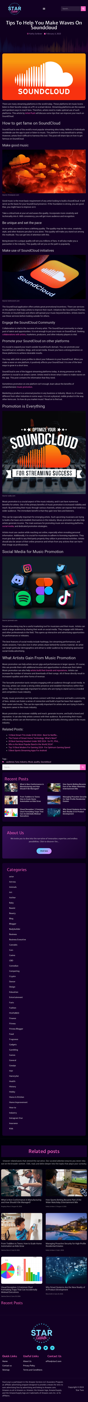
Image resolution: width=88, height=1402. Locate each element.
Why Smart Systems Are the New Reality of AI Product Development (74, 811)
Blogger (12, 923)
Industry (23, 761)
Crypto (12, 976)
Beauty (12, 913)
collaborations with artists (14, 334)
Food (11, 1034)
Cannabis (13, 944)
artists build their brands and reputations (48, 670)
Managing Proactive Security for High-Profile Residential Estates (75, 799)
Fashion (12, 1007)
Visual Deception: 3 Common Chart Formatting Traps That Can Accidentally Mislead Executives (32, 812)
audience (10, 761)
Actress (12, 881)
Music (30, 761)
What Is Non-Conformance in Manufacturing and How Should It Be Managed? (32, 786)
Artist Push (30, 113)
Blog (11, 918)
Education (13, 992)
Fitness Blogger (16, 1028)
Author (12, 897)
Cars (11, 950)
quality (37, 761)
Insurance (13, 1123)
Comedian (13, 965)
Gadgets (13, 1044)
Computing (14, 971)
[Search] (83, 8)
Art (10, 892)
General (12, 1060)
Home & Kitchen (16, 1097)
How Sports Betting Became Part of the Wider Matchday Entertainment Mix (74, 786)
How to (12, 1107)
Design (12, 986)
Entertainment (16, 997)
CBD (11, 960)
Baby (11, 902)
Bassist (12, 908)
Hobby (12, 1091)
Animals (12, 887)
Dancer (12, 981)
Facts (11, 1002)
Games (12, 1055)
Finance (12, 1018)
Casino (12, 955)
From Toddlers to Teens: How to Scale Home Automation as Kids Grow (30, 799)
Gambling (13, 1049)
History (12, 1086)
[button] (44, 9)
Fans (17, 761)
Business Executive (17, 939)
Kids (11, 1128)
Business (13, 934)
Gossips (12, 1065)
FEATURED (14, 1013)
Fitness (12, 1023)
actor (11, 876)
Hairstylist (14, 1076)
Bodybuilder (14, 929)
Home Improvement (18, 1102)
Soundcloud (46, 761)
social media (8, 526)
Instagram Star (16, 1118)
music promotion (24, 387)
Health (12, 1081)
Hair (11, 1070)
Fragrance (13, 1039)
